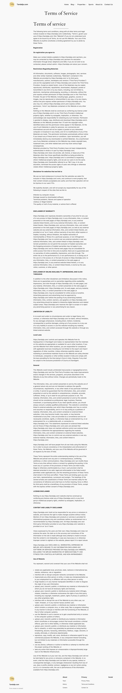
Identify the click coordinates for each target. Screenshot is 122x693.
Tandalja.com (22, 4)
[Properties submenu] (85, 4)
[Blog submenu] (74, 4)
